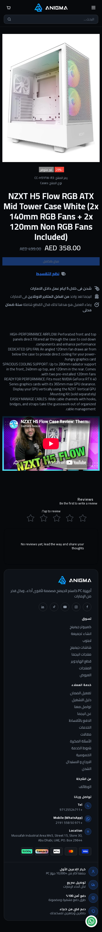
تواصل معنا (82, 706)
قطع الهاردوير (81, 661)
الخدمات (85, 727)
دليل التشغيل (81, 700)
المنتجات (85, 668)
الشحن (86, 768)
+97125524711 (71, 809)
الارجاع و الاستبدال (78, 762)
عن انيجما (84, 713)
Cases (44, 183)
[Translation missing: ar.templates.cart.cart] (8, 7)
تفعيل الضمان (80, 693)
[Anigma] (51, 8)
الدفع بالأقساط (80, 720)
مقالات (85, 734)
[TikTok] (54, 607)
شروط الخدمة (81, 748)
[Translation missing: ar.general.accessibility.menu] (93, 7)
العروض (85, 675)
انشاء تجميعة (81, 633)
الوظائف (85, 786)
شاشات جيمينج (80, 647)
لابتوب (87, 640)
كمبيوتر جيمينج (80, 626)
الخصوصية (83, 755)
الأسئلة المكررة (80, 741)
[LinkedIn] (43, 607)
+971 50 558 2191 (69, 822)
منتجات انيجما (81, 654)
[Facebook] (87, 607)
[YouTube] (65, 607)
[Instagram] (76, 607)
